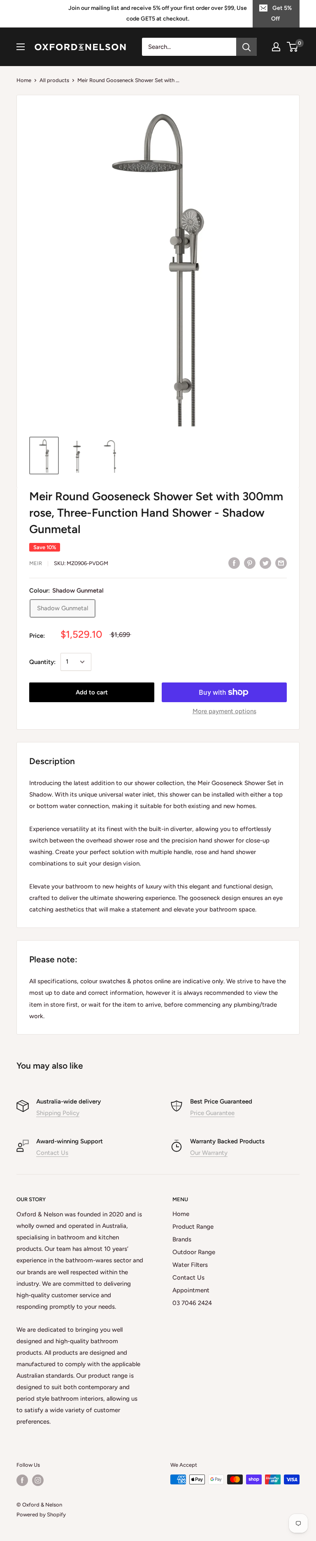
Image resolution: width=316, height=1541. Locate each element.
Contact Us (52, 1152)
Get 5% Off (281, 13)
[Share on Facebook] (234, 562)
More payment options (224, 711)
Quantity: (42, 662)
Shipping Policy (57, 1113)
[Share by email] (281, 562)
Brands (181, 1239)
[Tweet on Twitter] (265, 562)
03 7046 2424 (192, 1303)
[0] (293, 47)
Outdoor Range (193, 1252)
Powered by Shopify (41, 1514)
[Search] (246, 47)
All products (54, 80)
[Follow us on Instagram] (38, 1480)
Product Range (193, 1226)
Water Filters (190, 1265)
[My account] (276, 46)
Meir (35, 563)
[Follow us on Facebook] (22, 1480)
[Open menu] (20, 47)
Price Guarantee (212, 1113)
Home (23, 80)
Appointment (190, 1290)
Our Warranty (209, 1152)
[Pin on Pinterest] (250, 562)
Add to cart (92, 692)
